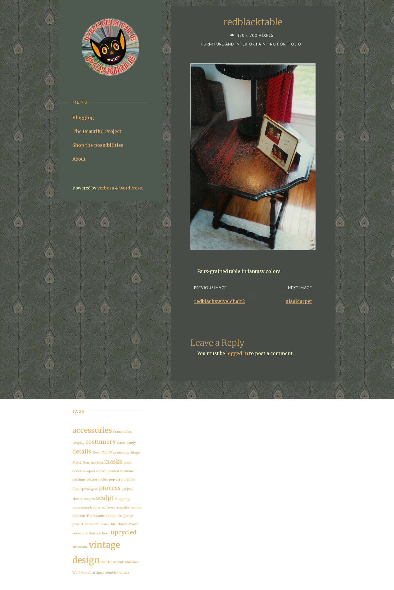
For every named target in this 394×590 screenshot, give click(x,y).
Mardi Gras (81, 462)
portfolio (128, 479)
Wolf (76, 572)
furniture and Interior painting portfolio (251, 44)
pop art (114, 479)
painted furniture (121, 471)
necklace (79, 471)
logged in (237, 353)
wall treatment (112, 562)
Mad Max (109, 452)
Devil (96, 452)
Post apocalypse (85, 489)
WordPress (130, 188)
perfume (79, 479)
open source (96, 471)
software (108, 507)
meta (127, 462)
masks (113, 461)
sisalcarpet (299, 301)
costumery (100, 441)
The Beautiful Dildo (101, 516)
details (81, 451)
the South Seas (96, 524)
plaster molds (97, 479)
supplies (123, 507)
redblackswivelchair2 (219, 301)
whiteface (131, 562)
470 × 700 (247, 35)
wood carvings (92, 572)
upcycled (123, 532)
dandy (131, 443)
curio (121, 443)
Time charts (118, 524)
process (110, 487)
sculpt (105, 497)
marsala (97, 462)
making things (128, 452)
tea (133, 507)
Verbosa (105, 188)
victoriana (80, 547)
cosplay (78, 443)
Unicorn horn (99, 533)
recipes (89, 499)
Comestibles (122, 432)
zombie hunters (117, 572)
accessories (92, 430)
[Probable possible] (110, 47)
